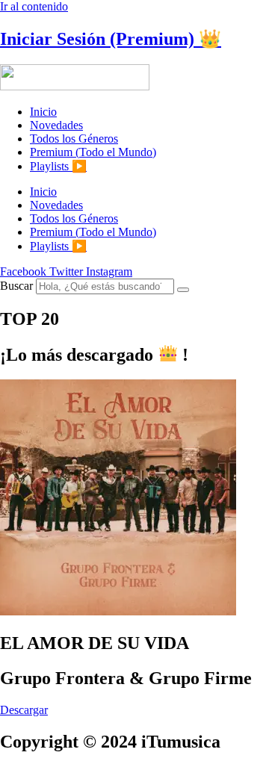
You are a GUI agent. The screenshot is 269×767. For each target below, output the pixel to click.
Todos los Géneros (74, 138)
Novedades (56, 125)
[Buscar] (183, 290)
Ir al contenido (34, 6)
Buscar (16, 285)
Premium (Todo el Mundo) (93, 152)
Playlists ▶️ (58, 166)
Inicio (43, 111)
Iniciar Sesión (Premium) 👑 (110, 39)
